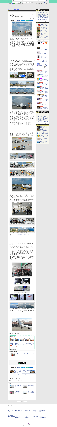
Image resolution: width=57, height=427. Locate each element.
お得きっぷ (23, 3)
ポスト (13, 20)
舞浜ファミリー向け (31, 335)
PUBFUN (40, 411)
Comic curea (41, 409)
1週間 (44, 10)
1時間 (37, 10)
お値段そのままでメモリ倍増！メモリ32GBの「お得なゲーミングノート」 (44, 25)
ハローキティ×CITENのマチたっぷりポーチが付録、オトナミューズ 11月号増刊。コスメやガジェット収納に (43, 15)
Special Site (40, 22)
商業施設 (39, 3)
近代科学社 (26, 416)
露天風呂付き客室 (19, 335)
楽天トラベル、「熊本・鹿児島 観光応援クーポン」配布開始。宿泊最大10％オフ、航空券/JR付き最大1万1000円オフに (44, 89)
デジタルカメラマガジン (12, 416)
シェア (19, 20)
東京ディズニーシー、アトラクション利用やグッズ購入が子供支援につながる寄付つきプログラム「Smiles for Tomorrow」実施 (44, 62)
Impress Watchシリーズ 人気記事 (42, 111)
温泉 (26, 3)
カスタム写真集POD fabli (43, 416)
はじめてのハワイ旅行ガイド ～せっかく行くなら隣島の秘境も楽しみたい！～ (44, 142)
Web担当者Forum (11, 409)
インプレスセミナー (18, 411)
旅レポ (20, 3)
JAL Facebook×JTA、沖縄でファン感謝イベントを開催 (17, 392)
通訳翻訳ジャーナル (35, 410)
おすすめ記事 (40, 124)
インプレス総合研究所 (11, 410)
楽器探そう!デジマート (28, 409)
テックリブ (33, 417)
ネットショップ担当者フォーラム (20, 409)
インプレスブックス (18, 416)
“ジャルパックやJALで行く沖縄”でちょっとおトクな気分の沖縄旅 (17, 371)
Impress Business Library (19, 410)
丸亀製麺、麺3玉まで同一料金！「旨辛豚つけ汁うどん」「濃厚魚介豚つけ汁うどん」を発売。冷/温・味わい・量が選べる (43, 117)
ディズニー (33, 3)
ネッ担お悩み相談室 (11, 414)
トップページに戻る (22, 401)
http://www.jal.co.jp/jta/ (12, 379)
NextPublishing (18, 417)
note (27, 20)
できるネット (10, 417)
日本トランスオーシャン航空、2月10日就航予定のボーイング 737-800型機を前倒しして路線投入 (31, 393)
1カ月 (47, 10)
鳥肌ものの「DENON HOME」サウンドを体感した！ (43, 31)
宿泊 (41, 3)
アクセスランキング (40, 9)
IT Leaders (10, 411)
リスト (15, 20)
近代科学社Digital (27, 417)
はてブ (23, 20)
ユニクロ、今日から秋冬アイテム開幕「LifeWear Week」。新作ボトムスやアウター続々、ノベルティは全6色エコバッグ (43, 16)
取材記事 (17, 3)
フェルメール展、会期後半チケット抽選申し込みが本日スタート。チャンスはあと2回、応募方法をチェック (43, 20)
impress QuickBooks (42, 410)
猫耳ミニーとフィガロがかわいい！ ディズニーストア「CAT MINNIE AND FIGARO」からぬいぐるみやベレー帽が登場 (44, 101)
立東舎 (26, 411)
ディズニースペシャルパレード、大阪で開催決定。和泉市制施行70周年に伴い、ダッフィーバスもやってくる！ (43, 18)
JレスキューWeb (34, 411)
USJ (36, 3)
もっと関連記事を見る (22, 398)
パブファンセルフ (42, 412)
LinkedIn (31, 20)
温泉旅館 (12, 335)
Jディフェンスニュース (35, 409)
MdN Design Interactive (35, 416)
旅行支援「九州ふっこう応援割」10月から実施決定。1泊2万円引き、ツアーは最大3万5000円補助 (43, 13)
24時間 (41, 10)
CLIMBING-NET (27, 415)
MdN (32, 414)
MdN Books (34, 415)
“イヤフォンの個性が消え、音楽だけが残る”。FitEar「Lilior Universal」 (44, 34)
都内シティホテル (25, 335)
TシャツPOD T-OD (27, 410)
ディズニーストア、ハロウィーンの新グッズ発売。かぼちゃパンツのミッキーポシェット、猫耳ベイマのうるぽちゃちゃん (44, 105)
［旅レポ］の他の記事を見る (22, 374)
